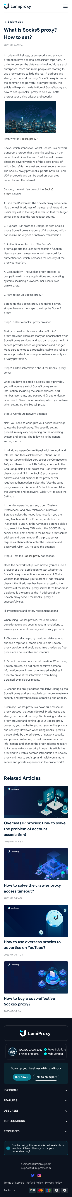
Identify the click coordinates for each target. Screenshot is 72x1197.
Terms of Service (14, 1182)
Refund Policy (34, 1182)
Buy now (20, 1077)
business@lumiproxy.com (36, 1164)
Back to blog (15, 21)
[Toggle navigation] (65, 6)
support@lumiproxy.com (36, 1168)
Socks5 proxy (28, 138)
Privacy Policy (53, 1182)
